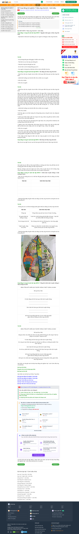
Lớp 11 (56, 5)
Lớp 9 (46, 5)
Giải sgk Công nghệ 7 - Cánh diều (24, 494)
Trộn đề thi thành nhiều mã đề (58, 514)
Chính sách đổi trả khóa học (40, 529)
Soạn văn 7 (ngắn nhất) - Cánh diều (25, 476)
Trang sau (55, 13)
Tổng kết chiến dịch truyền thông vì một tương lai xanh (38, 283)
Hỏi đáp (33, 516)
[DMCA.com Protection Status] (16, 532)
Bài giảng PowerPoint (12, 516)
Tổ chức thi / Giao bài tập (57, 516)
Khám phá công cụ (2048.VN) (69, 46)
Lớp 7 (37, 5)
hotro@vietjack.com (59, 530)
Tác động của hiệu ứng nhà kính (37, 71)
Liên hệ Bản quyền (38, 532)
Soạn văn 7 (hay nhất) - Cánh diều (24, 474)
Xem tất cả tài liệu (37, 430)
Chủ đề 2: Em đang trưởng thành (7, 14)
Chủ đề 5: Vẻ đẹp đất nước (6, 23)
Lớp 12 (61, 5)
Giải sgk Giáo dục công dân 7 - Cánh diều (26, 492)
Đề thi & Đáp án (11, 513)
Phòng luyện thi (35, 513)
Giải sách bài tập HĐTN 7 (6, 11)
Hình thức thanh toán (39, 527)
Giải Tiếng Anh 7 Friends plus (23, 481)
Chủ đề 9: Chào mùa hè (5, 30)
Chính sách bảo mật (39, 525)
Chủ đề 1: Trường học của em (7, 12)
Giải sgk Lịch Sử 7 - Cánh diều (23, 488)
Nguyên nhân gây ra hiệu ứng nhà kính (38, 33)
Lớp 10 (51, 5)
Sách (63, 1)
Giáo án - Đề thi (68, 5)
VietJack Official (31, 407)
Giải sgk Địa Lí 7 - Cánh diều (23, 490)
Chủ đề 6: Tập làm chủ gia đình (7, 24)
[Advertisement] (38, 47)
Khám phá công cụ (39, 455)
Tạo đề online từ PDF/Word (57, 513)
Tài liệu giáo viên (14, 510)
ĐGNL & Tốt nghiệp (11, 518)
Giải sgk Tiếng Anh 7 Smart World (24, 483)
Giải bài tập (12, 504)
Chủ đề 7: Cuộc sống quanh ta (7, 26)
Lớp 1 (11, 5)
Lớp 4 (24, 5)
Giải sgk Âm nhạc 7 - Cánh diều (24, 499)
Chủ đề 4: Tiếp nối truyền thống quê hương (7, 20)
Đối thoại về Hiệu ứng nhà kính (37, 139)
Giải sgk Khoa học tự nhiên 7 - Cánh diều (26, 487)
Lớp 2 (15, 5)
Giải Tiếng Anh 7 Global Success (24, 479)
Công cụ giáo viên (71, 1)
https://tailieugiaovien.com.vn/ (28, 405)
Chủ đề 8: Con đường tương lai (7, 28)
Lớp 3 (20, 5)
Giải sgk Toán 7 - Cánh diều (23, 478)
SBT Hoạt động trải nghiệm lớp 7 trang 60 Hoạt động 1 (29, 23)
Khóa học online (35, 510)
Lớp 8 (42, 5)
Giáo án (9, 514)
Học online (49, 1)
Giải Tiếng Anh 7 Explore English (24, 485)
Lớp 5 (29, 5)
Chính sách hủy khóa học (40, 531)
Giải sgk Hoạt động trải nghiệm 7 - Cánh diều (27, 497)
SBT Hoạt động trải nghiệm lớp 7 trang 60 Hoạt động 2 (29, 24)
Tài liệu (57, 1)
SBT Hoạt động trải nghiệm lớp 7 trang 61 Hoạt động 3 (29, 26)
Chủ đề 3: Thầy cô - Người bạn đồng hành (7, 17)
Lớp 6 (33, 5)
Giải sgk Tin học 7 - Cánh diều (23, 496)
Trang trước (21, 13)
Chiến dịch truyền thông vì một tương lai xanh (38, 173)
